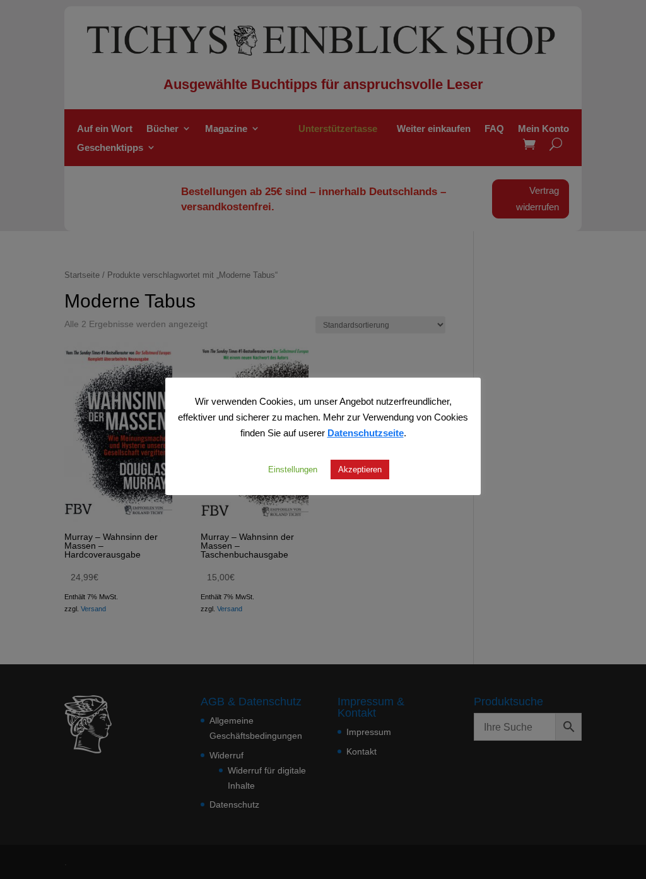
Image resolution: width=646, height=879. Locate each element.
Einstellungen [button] (292, 469)
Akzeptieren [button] (360, 469)
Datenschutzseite (365, 432)
